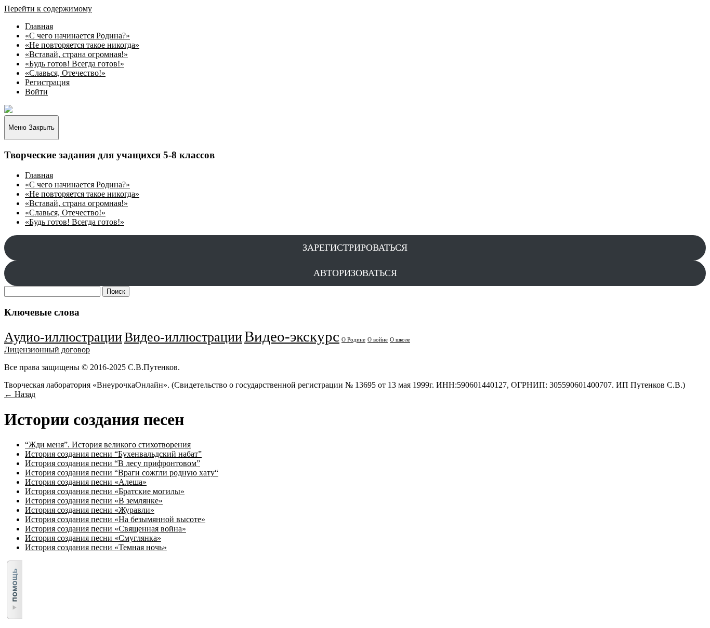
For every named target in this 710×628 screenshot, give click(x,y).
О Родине (353, 340)
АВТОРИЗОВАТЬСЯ (355, 273)
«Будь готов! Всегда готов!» (74, 63)
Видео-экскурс (291, 336)
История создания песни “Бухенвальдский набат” (113, 453)
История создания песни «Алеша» (86, 481)
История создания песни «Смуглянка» (93, 538)
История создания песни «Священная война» (105, 528)
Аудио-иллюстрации (63, 337)
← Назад (19, 394)
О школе (400, 340)
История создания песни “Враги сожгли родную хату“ (121, 472)
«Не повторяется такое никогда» (82, 44)
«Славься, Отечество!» (65, 73)
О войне (377, 340)
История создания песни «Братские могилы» (105, 491)
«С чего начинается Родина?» (77, 35)
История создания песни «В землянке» (94, 500)
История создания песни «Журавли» (89, 510)
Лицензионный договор (47, 349)
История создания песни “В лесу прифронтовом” (112, 463)
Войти (36, 91)
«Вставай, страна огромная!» (76, 54)
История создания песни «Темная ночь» (96, 547)
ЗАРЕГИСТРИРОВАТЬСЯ (355, 247)
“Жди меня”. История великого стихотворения (108, 444)
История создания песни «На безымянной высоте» (115, 519)
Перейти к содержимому (48, 8)
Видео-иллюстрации (183, 337)
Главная (39, 26)
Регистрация (47, 82)
